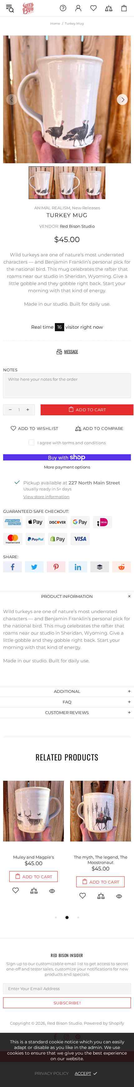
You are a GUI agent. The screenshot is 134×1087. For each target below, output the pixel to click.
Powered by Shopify (104, 1023)
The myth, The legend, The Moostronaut (100, 860)
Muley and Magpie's (33, 857)
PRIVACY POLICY (52, 1073)
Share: (10, 556)
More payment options (67, 467)
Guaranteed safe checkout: (36, 511)
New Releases (86, 207)
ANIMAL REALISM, (52, 207)
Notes (10, 369)
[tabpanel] (33, 840)
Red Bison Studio (28, 8)
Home (55, 23)
